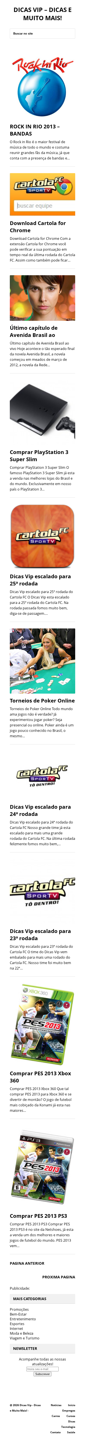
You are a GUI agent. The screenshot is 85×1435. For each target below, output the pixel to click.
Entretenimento (23, 1319)
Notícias (56, 1405)
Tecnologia (68, 1427)
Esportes (17, 1323)
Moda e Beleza (21, 1333)
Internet (16, 1328)
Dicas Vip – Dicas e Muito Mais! (43, 13)
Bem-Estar (18, 1314)
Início (71, 1405)
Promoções (19, 1309)
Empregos (68, 1410)
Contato (55, 1432)
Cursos (70, 1416)
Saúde (71, 1432)
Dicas (71, 1421)
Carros (56, 1416)
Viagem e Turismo (24, 1338)
